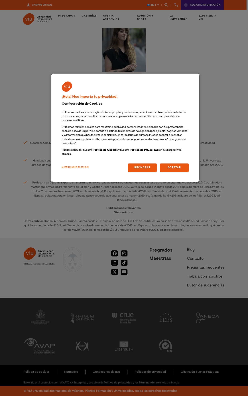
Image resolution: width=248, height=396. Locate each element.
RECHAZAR (142, 167)
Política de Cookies (105, 150)
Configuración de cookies (75, 167)
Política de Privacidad (144, 150)
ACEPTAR (174, 167)
